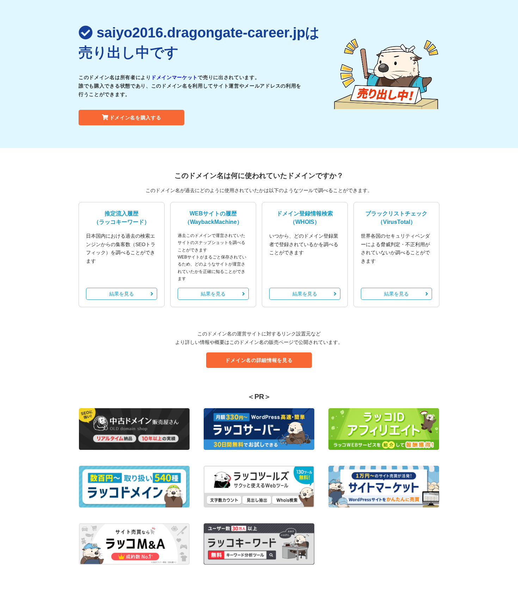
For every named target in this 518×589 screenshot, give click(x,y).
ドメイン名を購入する (135, 117)
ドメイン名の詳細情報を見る (258, 360)
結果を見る (121, 294)
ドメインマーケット (174, 77)
